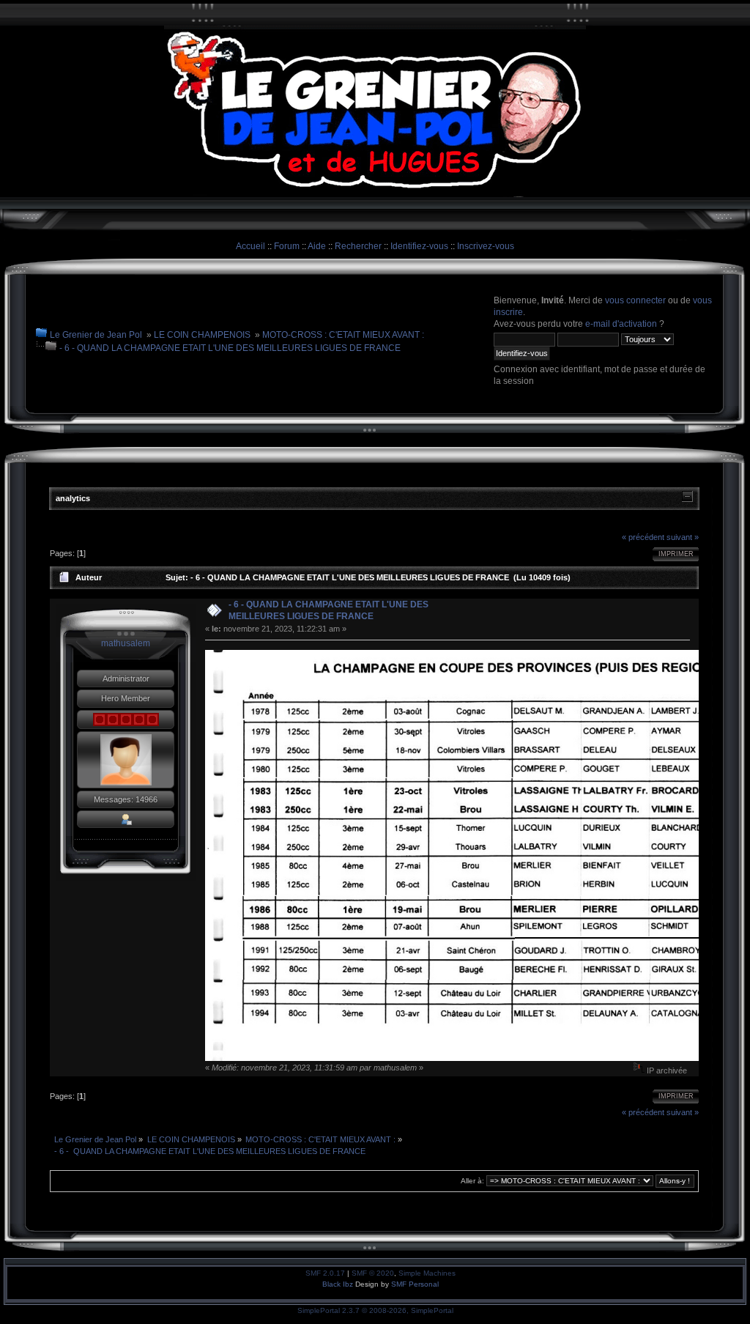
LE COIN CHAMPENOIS (202, 335)
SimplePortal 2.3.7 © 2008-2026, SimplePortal (375, 1310)
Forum (287, 246)
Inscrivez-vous (485, 246)
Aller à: (472, 1181)
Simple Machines (427, 1273)
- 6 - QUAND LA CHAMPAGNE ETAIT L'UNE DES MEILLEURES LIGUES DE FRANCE (230, 348)
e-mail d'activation (621, 324)
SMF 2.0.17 (325, 1273)
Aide (317, 246)
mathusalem (125, 643)
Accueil (250, 246)
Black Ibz (338, 1284)
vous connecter (635, 300)
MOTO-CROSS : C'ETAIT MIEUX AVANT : (343, 335)
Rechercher (358, 246)
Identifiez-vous (419, 246)
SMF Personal (415, 1284)
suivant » (683, 537)
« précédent (643, 537)
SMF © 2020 (373, 1273)
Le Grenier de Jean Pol (96, 335)
